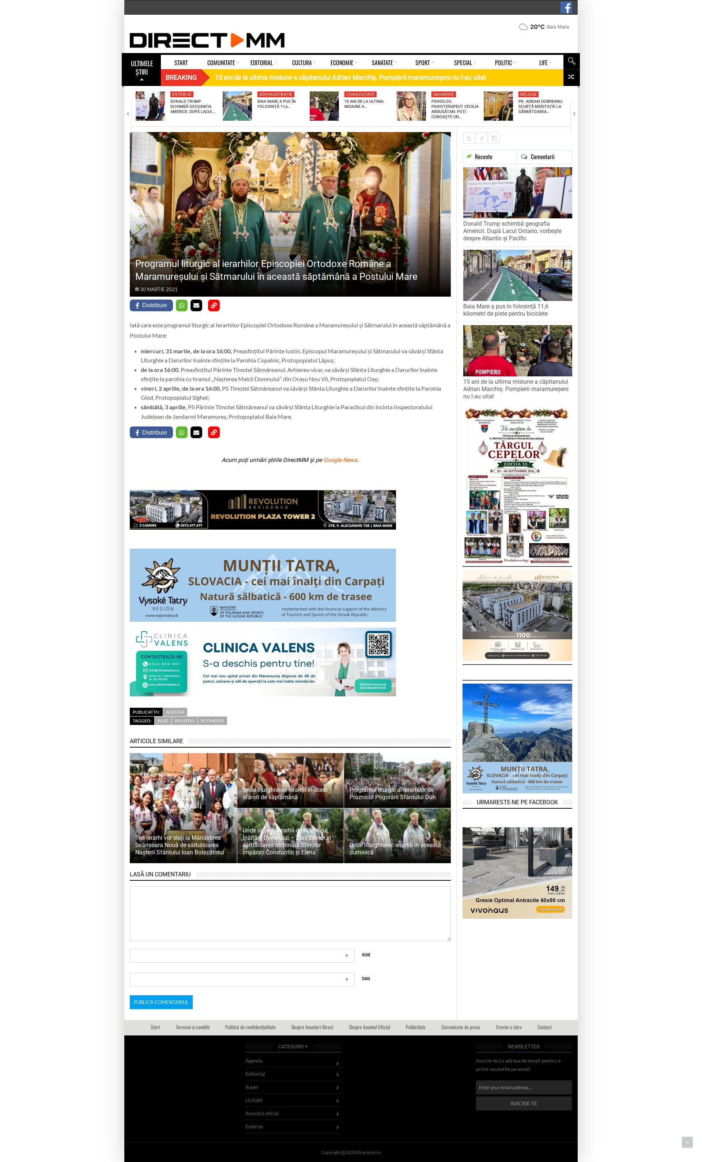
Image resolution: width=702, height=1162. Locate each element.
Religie (528, 94)
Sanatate (443, 94)
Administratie (275, 94)
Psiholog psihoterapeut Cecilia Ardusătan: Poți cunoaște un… (455, 109)
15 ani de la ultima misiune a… (364, 104)
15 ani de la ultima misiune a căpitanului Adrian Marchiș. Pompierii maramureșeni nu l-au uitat (516, 389)
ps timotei (212, 720)
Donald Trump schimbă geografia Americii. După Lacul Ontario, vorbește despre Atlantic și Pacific (512, 231)
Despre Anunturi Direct (312, 1027)
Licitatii (254, 1100)
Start (155, 1027)
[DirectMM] (207, 40)
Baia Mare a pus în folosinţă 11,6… (276, 104)
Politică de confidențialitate (250, 1027)
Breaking (181, 77)
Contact (544, 1027)
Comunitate (360, 94)
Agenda (175, 712)
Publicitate (416, 1027)
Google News (340, 459)
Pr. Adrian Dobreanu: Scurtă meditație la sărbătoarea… (540, 106)
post (163, 720)
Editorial (255, 1074)
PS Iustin (185, 720)
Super (251, 1087)
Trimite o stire (509, 1027)
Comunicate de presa (460, 1027)
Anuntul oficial (262, 1113)
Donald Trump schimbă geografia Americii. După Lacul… (192, 106)
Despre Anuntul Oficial (369, 1027)
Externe (182, 94)
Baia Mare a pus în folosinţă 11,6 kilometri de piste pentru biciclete (505, 310)
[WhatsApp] (182, 305)
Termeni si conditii (193, 1027)
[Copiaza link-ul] (214, 305)
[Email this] (196, 305)
